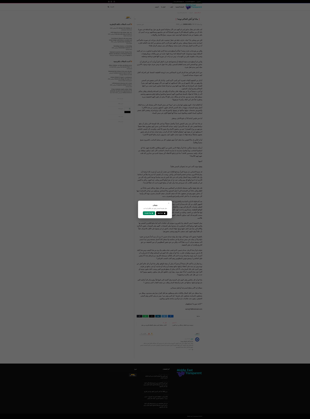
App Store (160, 213)
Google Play (148, 213)
